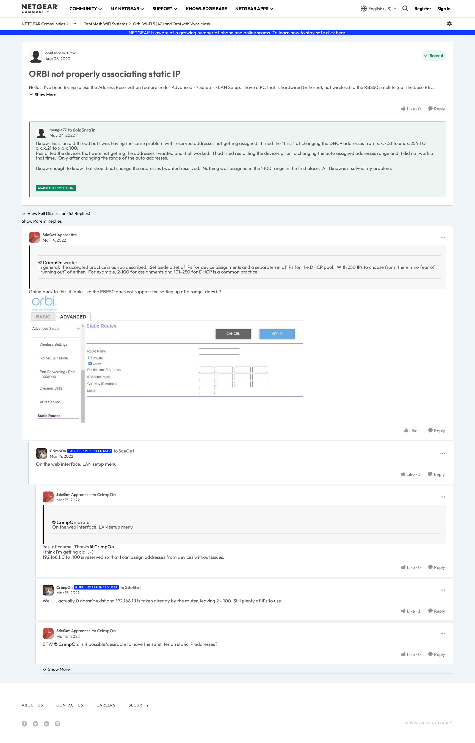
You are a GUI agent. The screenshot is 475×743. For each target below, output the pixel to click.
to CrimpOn (104, 494)
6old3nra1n (55, 53)
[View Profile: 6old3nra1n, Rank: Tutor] (36, 56)
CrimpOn (52, 262)
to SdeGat (124, 451)
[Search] (405, 8)
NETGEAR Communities (43, 23)
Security (139, 705)
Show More (45, 94)
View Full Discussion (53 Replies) (58, 213)
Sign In (444, 8)
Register (423, 8)
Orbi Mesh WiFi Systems (105, 23)
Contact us (69, 705)
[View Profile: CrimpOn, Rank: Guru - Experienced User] (41, 453)
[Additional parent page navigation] (74, 23)
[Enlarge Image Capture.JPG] (166, 358)
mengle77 (58, 130)
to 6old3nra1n (81, 130)
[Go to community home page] (40, 8)
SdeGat (49, 235)
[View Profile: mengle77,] (41, 132)
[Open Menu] (449, 23)
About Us (32, 705)
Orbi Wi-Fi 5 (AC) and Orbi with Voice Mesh (171, 23)
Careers (105, 705)
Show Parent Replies (42, 221)
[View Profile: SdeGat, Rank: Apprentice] (34, 237)
